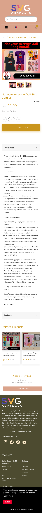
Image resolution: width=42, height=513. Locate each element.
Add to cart (22, 128)
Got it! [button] (7, 502)
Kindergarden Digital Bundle (31, 353)
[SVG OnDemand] (21, 9)
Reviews (8, 315)
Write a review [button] (22, 388)
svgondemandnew (8, 356)
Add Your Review (9, 111)
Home (4, 37)
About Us (14, 436)
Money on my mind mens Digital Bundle (10, 353)
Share (38, 102)
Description (9, 147)
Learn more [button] (8, 496)
